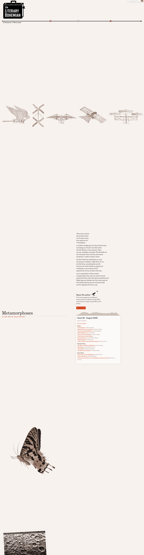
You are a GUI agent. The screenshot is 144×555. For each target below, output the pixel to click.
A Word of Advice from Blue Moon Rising (88, 341)
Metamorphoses (82, 339)
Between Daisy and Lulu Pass (85, 329)
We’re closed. (17, 22)
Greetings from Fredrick (84, 350)
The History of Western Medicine (86, 345)
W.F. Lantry (4, 316)
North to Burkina (82, 356)
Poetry (11, 316)
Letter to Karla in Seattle (84, 334)
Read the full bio (81, 308)
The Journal (8, 22)
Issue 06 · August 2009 (19, 316)
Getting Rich (81, 349)
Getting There (81, 327)
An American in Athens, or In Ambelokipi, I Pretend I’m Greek (93, 358)
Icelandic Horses (82, 338)
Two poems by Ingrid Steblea (85, 331)
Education (80, 347)
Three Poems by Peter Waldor (85, 336)
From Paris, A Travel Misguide (85, 354)
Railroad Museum (82, 332)
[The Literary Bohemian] (14, 18)
